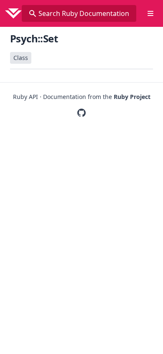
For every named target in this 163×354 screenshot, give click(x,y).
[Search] (32, 13)
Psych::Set (34, 38)
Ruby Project (132, 97)
